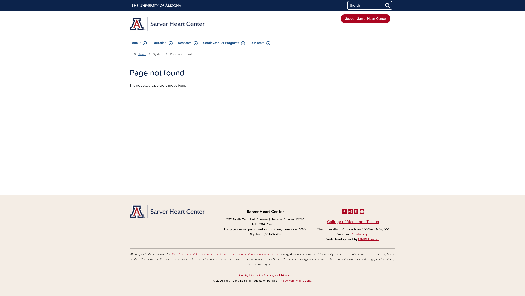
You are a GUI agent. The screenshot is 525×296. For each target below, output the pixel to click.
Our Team (257, 43)
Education (159, 43)
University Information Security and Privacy (262, 275)
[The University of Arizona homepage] (156, 5)
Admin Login (360, 234)
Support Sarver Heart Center (365, 19)
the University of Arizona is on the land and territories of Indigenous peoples (225, 254)
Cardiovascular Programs (221, 43)
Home (142, 54)
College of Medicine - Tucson (353, 221)
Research (185, 43)
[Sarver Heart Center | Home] (172, 24)
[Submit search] (387, 5)
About (136, 43)
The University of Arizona (295, 280)
